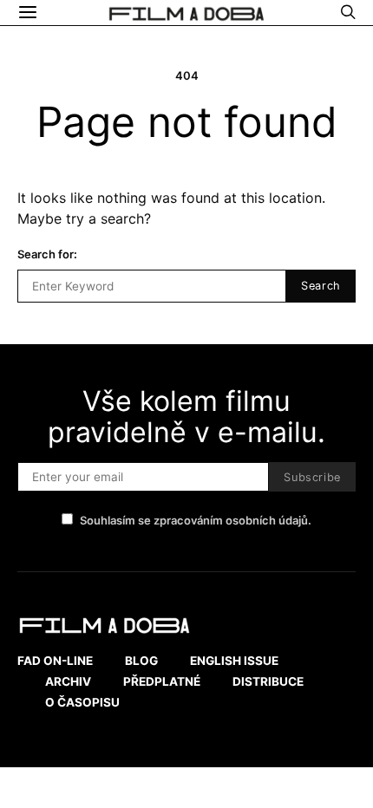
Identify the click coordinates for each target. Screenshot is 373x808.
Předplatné (161, 681)
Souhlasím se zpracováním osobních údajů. (195, 520)
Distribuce (268, 681)
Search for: (47, 254)
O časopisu (82, 702)
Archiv (68, 681)
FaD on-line (55, 661)
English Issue (234, 661)
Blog (141, 661)
